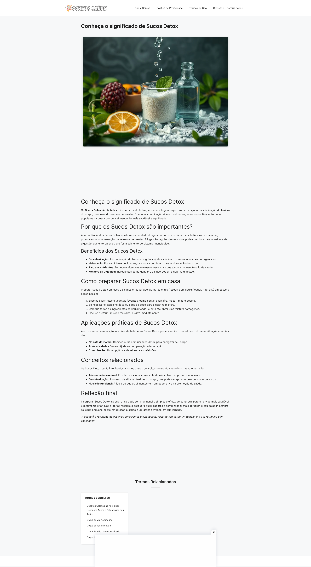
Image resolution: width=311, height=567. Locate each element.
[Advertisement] (155, 174)
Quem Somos (142, 8)
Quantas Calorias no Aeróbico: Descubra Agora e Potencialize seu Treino (105, 509)
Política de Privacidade (170, 8)
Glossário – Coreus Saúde (228, 8)
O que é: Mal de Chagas (99, 519)
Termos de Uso (198, 8)
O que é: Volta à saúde (99, 525)
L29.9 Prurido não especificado (103, 531)
